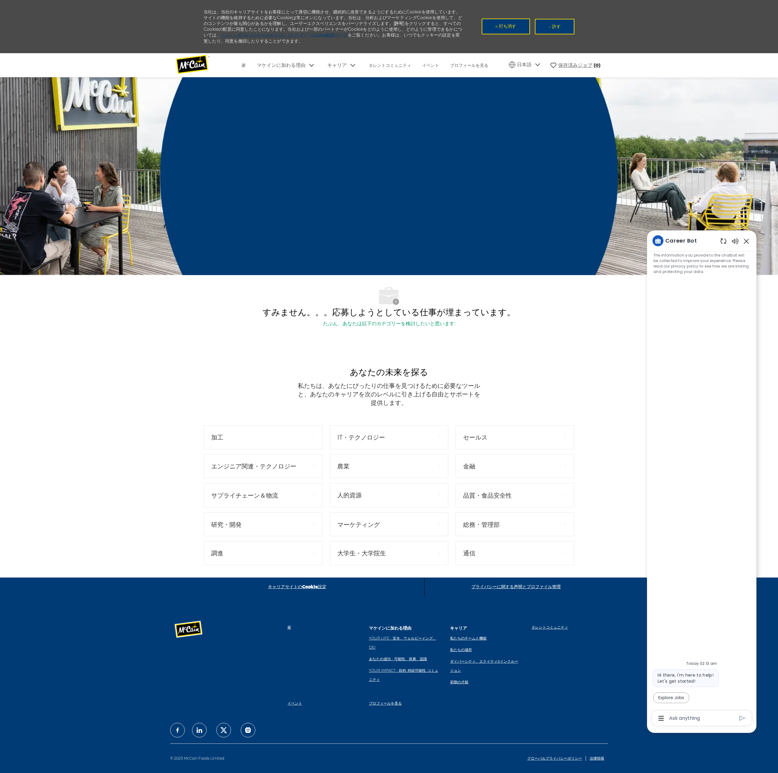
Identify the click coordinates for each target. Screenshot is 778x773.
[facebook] (177, 730)
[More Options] (661, 718)
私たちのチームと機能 (468, 638)
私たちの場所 (461, 649)
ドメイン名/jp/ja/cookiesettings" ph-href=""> (284, 35)
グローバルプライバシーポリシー (554, 758)
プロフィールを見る (469, 65)
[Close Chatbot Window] (746, 241)
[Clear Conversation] (723, 241)
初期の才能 (459, 682)
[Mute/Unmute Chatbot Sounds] (735, 240)
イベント (430, 65)
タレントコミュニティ (390, 65)
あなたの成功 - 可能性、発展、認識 (398, 659)
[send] (742, 718)
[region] (701, 478)
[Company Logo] (196, 65)
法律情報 (597, 758)
